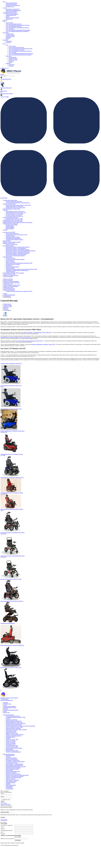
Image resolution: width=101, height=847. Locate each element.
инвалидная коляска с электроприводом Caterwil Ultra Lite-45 (37, 332)
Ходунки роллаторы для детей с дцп (14, 216)
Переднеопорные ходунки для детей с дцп (16, 212)
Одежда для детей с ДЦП (9, 274)
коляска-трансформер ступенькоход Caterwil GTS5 (43, 344)
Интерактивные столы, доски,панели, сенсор (16, 234)
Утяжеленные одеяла (8, 287)
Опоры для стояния (7, 280)
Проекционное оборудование (13, 237)
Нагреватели (9, 265)
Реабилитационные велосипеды (10, 217)
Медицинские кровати (8, 245)
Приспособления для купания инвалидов (13, 221)
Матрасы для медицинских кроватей (12, 242)
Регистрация (4, 803)
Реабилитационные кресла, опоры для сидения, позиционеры (17, 222)
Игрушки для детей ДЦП (9, 232)
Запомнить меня (6, 799)
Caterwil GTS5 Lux (26, 337)
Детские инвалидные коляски (10, 200)
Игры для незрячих (10, 261)
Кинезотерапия (6, 240)
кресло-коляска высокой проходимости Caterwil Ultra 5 (30, 340)
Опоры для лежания (8, 276)
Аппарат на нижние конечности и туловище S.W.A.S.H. (19, 291)
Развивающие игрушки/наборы (13, 238)
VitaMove (5, 229)
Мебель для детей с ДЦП (9, 243)
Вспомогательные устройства (13, 264)
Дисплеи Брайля (10, 260)
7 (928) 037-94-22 (5, 699)
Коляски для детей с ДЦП (9, 204)
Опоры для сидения (8, 278)
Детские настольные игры (12, 233)
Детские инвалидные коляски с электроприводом (17, 202)
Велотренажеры (10, 226)
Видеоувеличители (10, 258)
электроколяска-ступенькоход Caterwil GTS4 (11, 337)
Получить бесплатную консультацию (9, 697)
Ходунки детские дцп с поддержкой (14, 213)
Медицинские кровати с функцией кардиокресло (17, 253)
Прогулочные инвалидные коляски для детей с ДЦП (18, 205)
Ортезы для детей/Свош (8, 290)
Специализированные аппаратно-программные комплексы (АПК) (21, 269)
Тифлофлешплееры (10, 271)
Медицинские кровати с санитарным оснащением (18, 251)
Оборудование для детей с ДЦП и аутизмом (13, 272)
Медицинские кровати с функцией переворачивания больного (20, 250)
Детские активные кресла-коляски (14, 201)
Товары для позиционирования (10, 286)
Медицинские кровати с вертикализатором (16, 254)
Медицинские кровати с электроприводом (16, 248)
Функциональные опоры (9, 288)
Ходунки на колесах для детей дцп (14, 215)
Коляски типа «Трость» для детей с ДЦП (15, 207)
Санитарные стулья (7, 283)
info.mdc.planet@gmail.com (7, 700)
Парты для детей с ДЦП (11, 244)
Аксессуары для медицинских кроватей (15, 255)
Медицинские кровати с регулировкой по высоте (17, 249)
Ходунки (5, 210)
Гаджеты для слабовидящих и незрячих (15, 259)
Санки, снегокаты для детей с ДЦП (11, 285)
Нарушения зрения (7, 256)
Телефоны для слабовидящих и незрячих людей (17, 270)
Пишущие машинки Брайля (12, 266)
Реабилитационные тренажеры (10, 223)
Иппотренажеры (10, 228)
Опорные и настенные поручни (10, 275)
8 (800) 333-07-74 (5, 68)
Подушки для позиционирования (11, 281)
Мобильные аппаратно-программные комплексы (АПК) (19, 263)
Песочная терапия (10, 235)
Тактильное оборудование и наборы (14, 239)
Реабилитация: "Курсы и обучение (11, 282)
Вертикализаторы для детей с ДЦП (11, 208)
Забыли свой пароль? (6, 804)
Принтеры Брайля (10, 268)
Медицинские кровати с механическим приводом (17, 247)
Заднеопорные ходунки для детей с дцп (15, 211)
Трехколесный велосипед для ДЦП (14, 218)
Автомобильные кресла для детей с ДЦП (13, 220)
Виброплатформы (10, 227)
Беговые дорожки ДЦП (11, 224)
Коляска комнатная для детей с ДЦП (14, 206)
